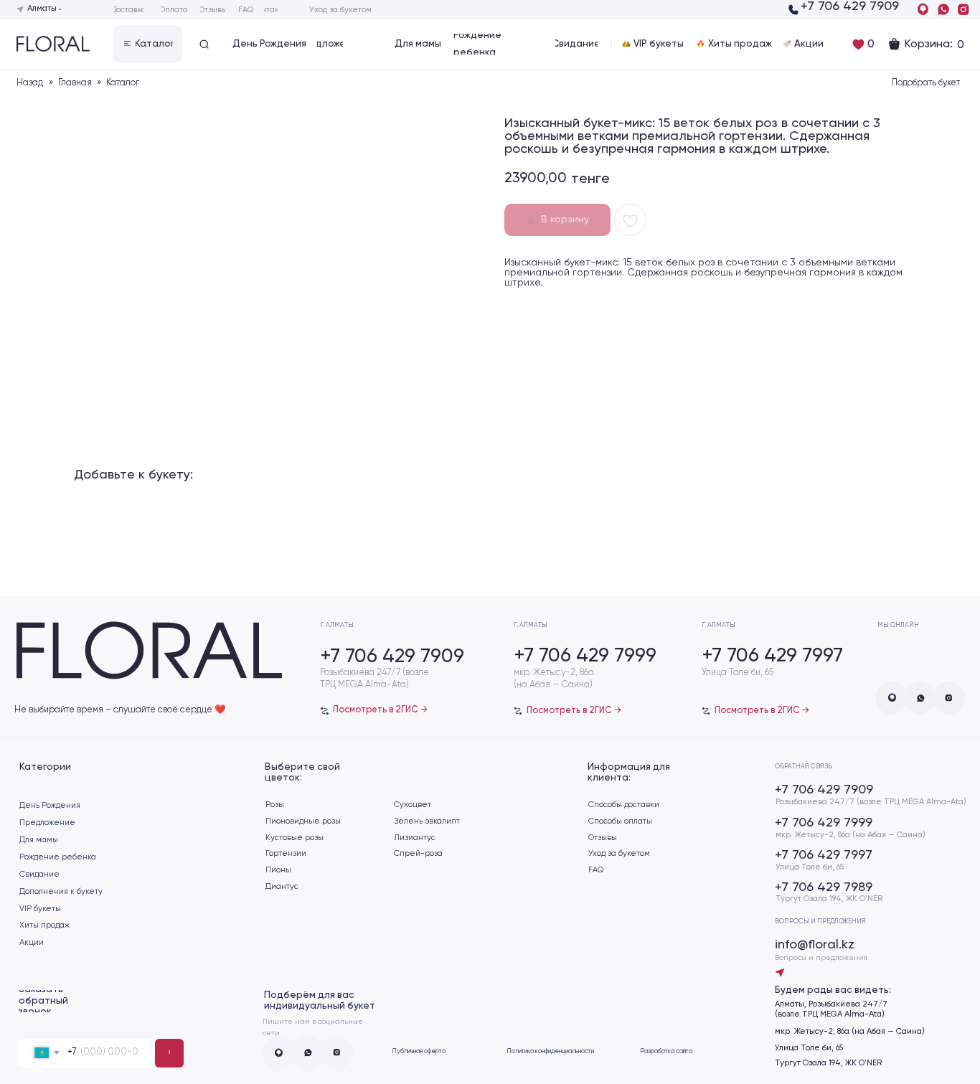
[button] (147, 43)
